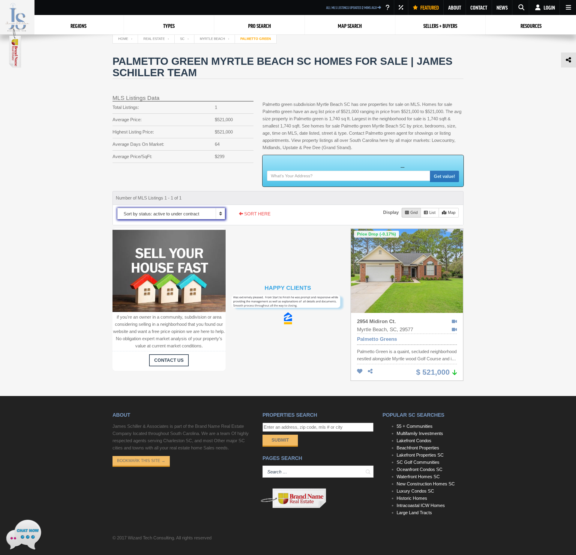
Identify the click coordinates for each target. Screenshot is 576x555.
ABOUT (454, 7)
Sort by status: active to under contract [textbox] (161, 213)
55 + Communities (415, 426)
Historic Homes (412, 498)
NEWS (502, 7)
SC (182, 38)
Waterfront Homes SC (418, 476)
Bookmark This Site (141, 460)
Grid (414, 212)
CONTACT (478, 7)
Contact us (169, 360)
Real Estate (154, 38)
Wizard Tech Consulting (151, 537)
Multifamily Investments (420, 433)
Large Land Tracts (414, 512)
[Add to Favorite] (359, 371)
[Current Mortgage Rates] (401, 7)
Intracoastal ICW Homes (421, 505)
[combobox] (171, 213)
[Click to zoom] (288, 303)
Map (451, 212)
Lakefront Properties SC (420, 455)
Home (123, 38)
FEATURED (429, 7)
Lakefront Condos (414, 440)
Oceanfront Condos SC (419, 469)
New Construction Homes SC (426, 483)
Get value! (444, 176)
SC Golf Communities (418, 462)
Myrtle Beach (212, 38)
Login (549, 7)
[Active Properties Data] (387, 7)
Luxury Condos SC (415, 491)
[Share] (370, 371)
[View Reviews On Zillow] (288, 318)
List (432, 212)
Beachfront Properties (418, 447)
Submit (280, 439)
